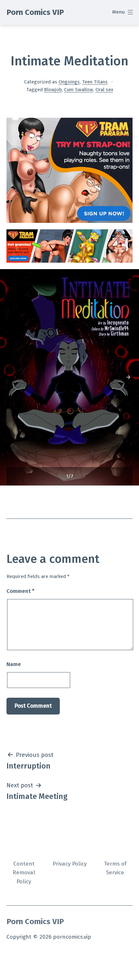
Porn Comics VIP (35, 12)
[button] (128, 377)
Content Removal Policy (24, 872)
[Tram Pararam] (69, 170)
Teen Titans (95, 82)
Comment (20, 591)
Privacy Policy (70, 863)
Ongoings (69, 82)
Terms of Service (115, 868)
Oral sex (104, 90)
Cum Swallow (78, 90)
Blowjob (53, 90)
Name (13, 664)
